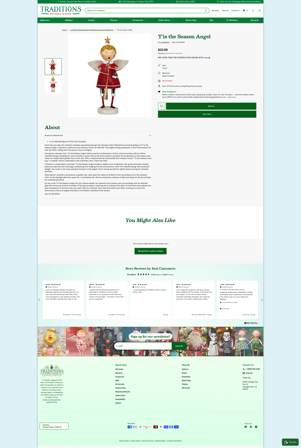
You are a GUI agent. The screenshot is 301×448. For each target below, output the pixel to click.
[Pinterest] (250, 426)
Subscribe (179, 346)
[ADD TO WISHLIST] (161, 106)
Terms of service (147, 441)
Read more (232, 97)
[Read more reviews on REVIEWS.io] (251, 323)
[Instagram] (256, 426)
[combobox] (147, 10)
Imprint (118, 403)
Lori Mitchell (164, 42)
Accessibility (120, 399)
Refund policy (124, 441)
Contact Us (119, 377)
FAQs (117, 380)
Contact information (174, 441)
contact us (52, 395)
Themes (185, 384)
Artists (184, 373)
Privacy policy (135, 441)
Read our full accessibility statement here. (52, 401)
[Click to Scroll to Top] (297, 434)
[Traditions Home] (60, 10)
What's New (186, 380)
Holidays (185, 369)
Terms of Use (120, 395)
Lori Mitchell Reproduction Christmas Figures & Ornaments (91, 30)
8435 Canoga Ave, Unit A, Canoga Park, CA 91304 (250, 385)
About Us (118, 373)
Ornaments (186, 377)
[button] (253, 10)
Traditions (54, 380)
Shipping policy (160, 441)
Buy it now (207, 114)
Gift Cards (119, 369)
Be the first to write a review (150, 251)
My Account (119, 384)
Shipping (161, 53)
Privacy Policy (120, 388)
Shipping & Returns (122, 392)
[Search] (206, 10)
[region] (150, 299)
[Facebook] (245, 426)
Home (64, 30)
